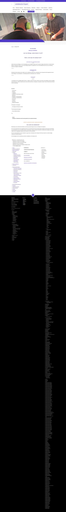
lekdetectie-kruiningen (47, 471)
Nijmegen (47, 291)
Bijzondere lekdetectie (47, 445)
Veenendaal (48, 211)
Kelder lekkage (14, 220)
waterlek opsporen (48, 270)
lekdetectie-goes (48, 217)
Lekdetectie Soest (47, 355)
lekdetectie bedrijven (47, 238)
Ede (46, 295)
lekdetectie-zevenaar (47, 503)
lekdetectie (46, 440)
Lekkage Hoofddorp (48, 245)
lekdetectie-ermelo (47, 495)
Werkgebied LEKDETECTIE (50, 262)
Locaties (14, 191)
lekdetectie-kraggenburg (48, 463)
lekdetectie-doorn (47, 486)
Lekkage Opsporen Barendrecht (48, 413)
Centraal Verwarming (48, 202)
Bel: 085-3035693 (33, 48)
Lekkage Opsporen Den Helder (48, 404)
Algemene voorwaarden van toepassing (15, 208)
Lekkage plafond (47, 370)
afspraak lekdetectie (47, 444)
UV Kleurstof (16, 176)
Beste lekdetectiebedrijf (47, 448)
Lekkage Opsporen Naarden (48, 400)
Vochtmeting (16, 180)
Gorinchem (47, 288)
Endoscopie (15, 171)
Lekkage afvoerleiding (47, 328)
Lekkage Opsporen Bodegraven (48, 414)
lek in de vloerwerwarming (48, 374)
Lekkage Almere (48, 254)
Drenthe (47, 231)
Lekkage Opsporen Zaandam (48, 395)
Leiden (47, 281)
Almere (47, 290)
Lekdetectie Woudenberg (48, 365)
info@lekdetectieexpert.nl (28, 159)
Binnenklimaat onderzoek (17, 184)
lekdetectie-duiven (47, 502)
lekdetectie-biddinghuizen (48, 454)
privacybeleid (46, 305)
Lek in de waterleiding (47, 375)
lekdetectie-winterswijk (47, 498)
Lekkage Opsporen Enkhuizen (48, 386)
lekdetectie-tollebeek (47, 457)
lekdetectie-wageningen (47, 494)
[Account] (21, 11)
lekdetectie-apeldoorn (47, 488)
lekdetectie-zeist (47, 480)
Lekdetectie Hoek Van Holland (48, 343)
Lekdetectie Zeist (47, 434)
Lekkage (14, 152)
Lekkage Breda (47, 247)
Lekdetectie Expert (21, 4)
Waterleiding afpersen (15, 231)
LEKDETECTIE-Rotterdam (49, 316)
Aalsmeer (47, 296)
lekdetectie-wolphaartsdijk (48, 472)
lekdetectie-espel (47, 461)
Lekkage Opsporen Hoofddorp (48, 399)
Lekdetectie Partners (16, 186)
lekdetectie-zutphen (47, 493)
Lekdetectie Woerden (47, 364)
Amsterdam (46, 380)
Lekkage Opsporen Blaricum (48, 389)
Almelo (47, 299)
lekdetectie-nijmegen (47, 490)
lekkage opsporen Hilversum (48, 382)
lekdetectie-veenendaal (47, 479)
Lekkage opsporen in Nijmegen (48, 417)
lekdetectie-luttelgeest (47, 458)
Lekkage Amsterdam (48, 240)
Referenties (14, 151)
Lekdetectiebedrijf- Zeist (48, 366)
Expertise (14, 185)
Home (12, 46)
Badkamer (15, 153)
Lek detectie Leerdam (47, 360)
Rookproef (14, 190)
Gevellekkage (16, 157)
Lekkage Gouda (48, 249)
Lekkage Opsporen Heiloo (48, 398)
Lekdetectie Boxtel (48, 273)
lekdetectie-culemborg (47, 499)
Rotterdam (47, 278)
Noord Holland (47, 212)
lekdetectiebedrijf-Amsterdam (48, 475)
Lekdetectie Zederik (47, 362)
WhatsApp (28, 157)
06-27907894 (15, 204)
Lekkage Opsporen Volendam (48, 387)
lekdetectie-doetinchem (47, 497)
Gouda (47, 286)
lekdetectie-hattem (47, 508)
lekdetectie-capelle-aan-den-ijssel (50, 219)
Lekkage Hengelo (48, 268)
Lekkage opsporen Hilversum (48, 426)
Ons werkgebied (47, 239)
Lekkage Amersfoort (48, 257)
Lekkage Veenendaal (47, 310)
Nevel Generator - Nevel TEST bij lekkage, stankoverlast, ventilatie (17, 174)
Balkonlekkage (46, 330)
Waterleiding (16, 158)
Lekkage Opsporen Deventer (48, 427)
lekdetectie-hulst (47, 468)
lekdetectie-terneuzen (47, 466)
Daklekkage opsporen (15, 216)
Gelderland (47, 214)
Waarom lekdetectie (16, 150)
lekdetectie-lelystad (47, 450)
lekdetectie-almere (49, 229)
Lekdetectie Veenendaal (47, 311)
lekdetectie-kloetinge (47, 470)
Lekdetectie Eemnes (47, 348)
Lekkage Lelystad (48, 269)
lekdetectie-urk (47, 453)
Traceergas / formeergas (17, 168)
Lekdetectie (14, 165)
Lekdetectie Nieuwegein (47, 352)
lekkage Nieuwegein (47, 351)
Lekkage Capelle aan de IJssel (49, 248)
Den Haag (47, 279)
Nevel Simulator (47, 439)
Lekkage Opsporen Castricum (48, 390)
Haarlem (47, 292)
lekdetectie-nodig (47, 443)
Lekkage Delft (16, 46)
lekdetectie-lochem (47, 489)
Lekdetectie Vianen (47, 361)
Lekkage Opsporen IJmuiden (48, 391)
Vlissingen (48, 227)
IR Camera (15, 182)
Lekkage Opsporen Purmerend (48, 385)
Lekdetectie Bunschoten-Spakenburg (49, 485)
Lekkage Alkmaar (48, 263)
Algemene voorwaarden (47, 236)
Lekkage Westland (48, 243)
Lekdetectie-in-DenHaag (48, 208)
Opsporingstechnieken (47, 317)
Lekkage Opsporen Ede (48, 430)
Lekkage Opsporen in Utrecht (48, 408)
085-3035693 (35, 200)
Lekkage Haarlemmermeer (49, 256)
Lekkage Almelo (47, 261)
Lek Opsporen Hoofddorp (48, 431)
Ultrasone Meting (16, 177)
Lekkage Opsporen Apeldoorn (48, 422)
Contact (14, 189)
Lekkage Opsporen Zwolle (48, 423)
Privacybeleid (12, 209)
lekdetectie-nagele (47, 459)
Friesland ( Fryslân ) (48, 232)
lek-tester (46, 441)
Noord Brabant (47, 213)
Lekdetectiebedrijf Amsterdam (49, 272)
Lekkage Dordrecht (48, 258)
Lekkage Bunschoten (47, 346)
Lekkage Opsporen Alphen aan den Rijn (49, 412)
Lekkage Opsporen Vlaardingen (48, 432)
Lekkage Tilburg (48, 252)
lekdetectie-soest (47, 484)
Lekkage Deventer (48, 265)
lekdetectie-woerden (47, 481)
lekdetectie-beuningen (47, 506)
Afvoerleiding (16, 160)
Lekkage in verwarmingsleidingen (49, 373)
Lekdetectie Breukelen (47, 357)
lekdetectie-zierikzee (47, 467)
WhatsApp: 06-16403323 (33, 50)
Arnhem (47, 287)
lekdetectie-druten (47, 504)
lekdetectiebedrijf (48, 302)
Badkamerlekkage (47, 329)
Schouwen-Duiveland (49, 223)
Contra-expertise (14, 237)
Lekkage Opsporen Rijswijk (48, 435)
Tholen (47, 225)
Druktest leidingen (16, 181)
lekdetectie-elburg (47, 507)
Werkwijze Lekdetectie (14, 211)
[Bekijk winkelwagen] (24, 11)
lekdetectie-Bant (47, 462)
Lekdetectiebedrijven (47, 209)
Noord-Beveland (48, 221)
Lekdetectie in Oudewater (48, 353)
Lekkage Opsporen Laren (48, 396)
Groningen (47, 233)
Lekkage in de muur (47, 369)
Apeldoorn (47, 274)
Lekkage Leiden (48, 244)
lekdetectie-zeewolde (47, 452)
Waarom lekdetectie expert (48, 307)
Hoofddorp (47, 282)
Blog (45, 309)
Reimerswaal (48, 222)
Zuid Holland (47, 210)
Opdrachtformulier (47, 314)
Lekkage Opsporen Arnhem (48, 409)
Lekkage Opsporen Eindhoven (48, 407)
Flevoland (47, 228)
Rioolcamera (16, 170)
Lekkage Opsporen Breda (48, 421)
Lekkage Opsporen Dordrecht (48, 425)
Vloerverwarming (16, 159)
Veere (47, 226)
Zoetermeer (47, 283)
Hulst (47, 218)
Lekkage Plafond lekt (47, 371)
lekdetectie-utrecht (47, 477)
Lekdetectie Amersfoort (47, 344)
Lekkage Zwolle (47, 253)
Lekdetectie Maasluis (47, 342)
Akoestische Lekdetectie (17, 169)
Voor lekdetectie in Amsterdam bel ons (50, 277)
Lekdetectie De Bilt (47, 347)
